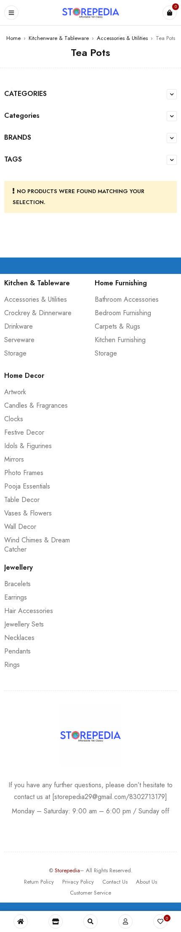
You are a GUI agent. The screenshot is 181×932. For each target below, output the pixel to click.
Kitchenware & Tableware (59, 38)
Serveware (19, 340)
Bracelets (17, 584)
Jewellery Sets (24, 624)
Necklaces (19, 638)
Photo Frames (23, 473)
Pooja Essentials (27, 486)
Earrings (15, 597)
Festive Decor (24, 432)
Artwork (15, 392)
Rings (12, 664)
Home (13, 38)
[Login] (125, 921)
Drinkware (18, 326)
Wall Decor (20, 526)
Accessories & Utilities (122, 38)
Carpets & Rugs (117, 326)
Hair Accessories (28, 611)
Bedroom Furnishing (123, 313)
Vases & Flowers (28, 513)
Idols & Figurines (28, 446)
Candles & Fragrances (36, 405)
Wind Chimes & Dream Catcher (37, 544)
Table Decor (22, 500)
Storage (15, 353)
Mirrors (14, 459)
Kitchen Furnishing (120, 340)
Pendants (17, 651)
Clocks (13, 419)
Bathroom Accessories (127, 299)
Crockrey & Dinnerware (38, 313)
